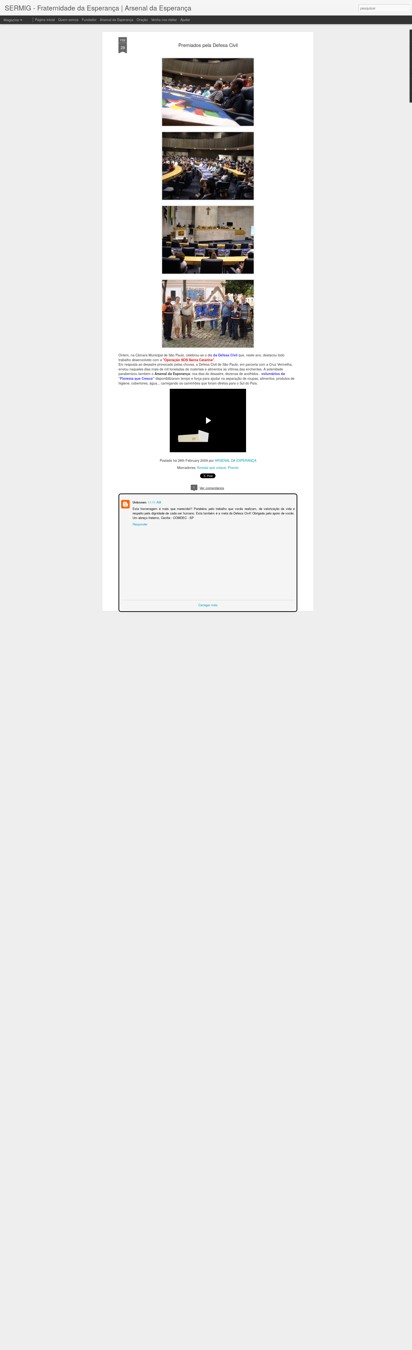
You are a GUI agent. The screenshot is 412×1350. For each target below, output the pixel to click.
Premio (233, 467)
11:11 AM (154, 501)
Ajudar (185, 19)
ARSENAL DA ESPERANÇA (235, 460)
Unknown (139, 501)
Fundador (89, 19)
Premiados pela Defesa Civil (208, 44)
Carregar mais (208, 604)
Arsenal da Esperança (116, 19)
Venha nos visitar (164, 19)
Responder (139, 523)
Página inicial (45, 19)
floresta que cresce (211, 467)
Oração (142, 19)
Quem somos (68, 19)
